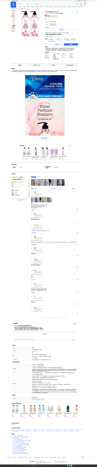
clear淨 (31, 429)
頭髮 (19, 8)
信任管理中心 (31, 457)
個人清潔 (16, 8)
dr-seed (52, 429)
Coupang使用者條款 (20, 457)
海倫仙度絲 (34, 429)
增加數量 (48, 44)
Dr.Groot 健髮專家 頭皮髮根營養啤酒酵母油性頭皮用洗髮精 (20, 440)
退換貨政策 (26, 457)
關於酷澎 (8, 457)
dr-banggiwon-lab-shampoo (78, 429)
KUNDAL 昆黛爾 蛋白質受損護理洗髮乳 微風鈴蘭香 (19, 453)
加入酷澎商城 (59, 457)
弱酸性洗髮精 (24, 429)
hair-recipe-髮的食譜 (57, 429)
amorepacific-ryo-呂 (18, 429)
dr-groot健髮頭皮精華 (71, 429)
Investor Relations (13, 457)
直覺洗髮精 (13, 429)
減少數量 (48, 43)
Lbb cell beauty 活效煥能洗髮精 (16, 435)
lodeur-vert (42, 429)
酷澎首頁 (13, 8)
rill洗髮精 (28, 429)
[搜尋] (77, 4)
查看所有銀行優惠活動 (52, 41)
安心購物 (42, 457)
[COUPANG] (32, 462)
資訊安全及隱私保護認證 (52, 457)
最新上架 (35, 188)
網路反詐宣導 (64, 457)
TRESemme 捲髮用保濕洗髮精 (16, 439)
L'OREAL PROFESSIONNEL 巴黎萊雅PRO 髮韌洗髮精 (19, 444)
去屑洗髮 (62, 429)
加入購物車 (57, 44)
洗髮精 (25, 8)
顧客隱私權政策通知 (37, 457)
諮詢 (74, 323)
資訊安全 (46, 457)
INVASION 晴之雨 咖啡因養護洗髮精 (17, 448)
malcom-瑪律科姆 (47, 429)
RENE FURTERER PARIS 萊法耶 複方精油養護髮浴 (19, 443)
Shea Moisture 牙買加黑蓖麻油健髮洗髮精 (18, 452)
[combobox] (74, 189)
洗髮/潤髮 (22, 8)
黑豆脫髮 (39, 429)
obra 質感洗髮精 (14, 438)
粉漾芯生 (65, 429)
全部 (28, 4)
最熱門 (32, 188)
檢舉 (73, 339)
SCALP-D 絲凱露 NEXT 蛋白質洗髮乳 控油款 (18, 449)
